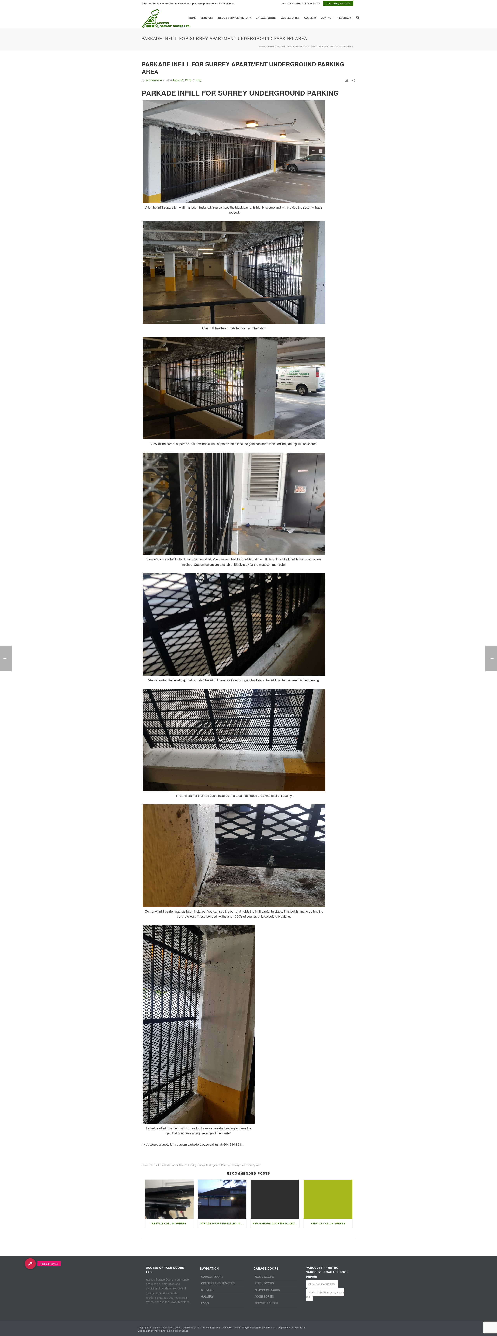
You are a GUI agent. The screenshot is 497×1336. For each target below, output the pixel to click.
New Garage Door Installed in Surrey (276, 1223)
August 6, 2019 (182, 80)
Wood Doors (264, 1277)
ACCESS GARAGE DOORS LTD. (301, 3)
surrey (201, 1165)
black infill (148, 1165)
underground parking (218, 1165)
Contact (327, 18)
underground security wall (246, 1165)
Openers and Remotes (218, 1283)
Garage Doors (266, 18)
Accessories (290, 18)
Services (207, 18)
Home (192, 18)
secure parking (187, 1165)
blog (198, 80)
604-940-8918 (297, 1327)
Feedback (344, 18)
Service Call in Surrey (169, 1223)
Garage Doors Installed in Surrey (223, 1223)
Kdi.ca (185, 1330)
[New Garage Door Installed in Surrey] (275, 1199)
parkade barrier (169, 1165)
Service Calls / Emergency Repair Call (325, 1294)
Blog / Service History (234, 18)
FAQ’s (205, 1303)
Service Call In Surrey (328, 1223)
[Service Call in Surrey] (169, 1199)
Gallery (310, 18)
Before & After (266, 1303)
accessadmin (154, 80)
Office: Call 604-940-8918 (322, 1284)
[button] (30, 1263)
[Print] (346, 80)
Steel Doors (264, 1283)
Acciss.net (160, 1330)
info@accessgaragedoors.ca (258, 1327)
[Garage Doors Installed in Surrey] (222, 1199)
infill (157, 1165)
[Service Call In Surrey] (328, 1199)
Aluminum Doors (267, 1290)
